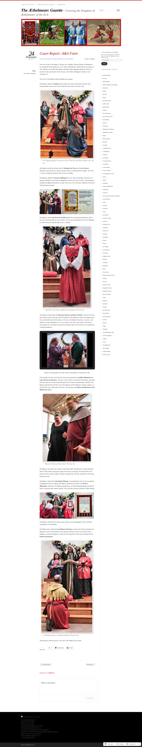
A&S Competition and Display (110, 84)
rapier (104, 297)
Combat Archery (107, 148)
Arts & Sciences (59, 59)
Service (105, 322)
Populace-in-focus (107, 288)
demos (104, 180)
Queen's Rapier (107, 294)
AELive (104, 97)
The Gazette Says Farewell (28, 720)
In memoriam (106, 249)
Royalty (105, 307)
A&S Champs (106, 81)
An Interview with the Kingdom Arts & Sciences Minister (35, 730)
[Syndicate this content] (22, 716)
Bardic (104, 135)
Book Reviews (106, 138)
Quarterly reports (107, 291)
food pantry (106, 215)
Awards (105, 123)
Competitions (106, 151)
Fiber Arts (105, 208)
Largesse (105, 262)
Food (104, 211)
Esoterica (105, 192)
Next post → (90, 664)
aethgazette (49, 59)
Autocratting (106, 119)
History (104, 240)
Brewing (105, 142)
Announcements (107, 100)
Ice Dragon (105, 246)
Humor (104, 243)
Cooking (105, 154)
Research (105, 303)
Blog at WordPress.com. (28, 745)
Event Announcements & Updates (111, 196)
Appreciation (106, 107)
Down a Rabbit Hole (108, 186)
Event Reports (106, 199)
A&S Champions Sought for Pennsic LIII (31, 728)
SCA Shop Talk (106, 316)
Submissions (61, 4)
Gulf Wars (105, 227)
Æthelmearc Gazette (110, 69)
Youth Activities (106, 351)
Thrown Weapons (107, 335)
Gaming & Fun (106, 224)
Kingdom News (106, 256)
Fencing (105, 205)
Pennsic (105, 281)
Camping (105, 145)
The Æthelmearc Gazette (42, 10)
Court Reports (68, 59)
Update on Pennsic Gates (27, 722)
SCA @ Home (106, 310)
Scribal (104, 319)
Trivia (104, 342)
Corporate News (107, 161)
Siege (104, 326)
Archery (105, 110)
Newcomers (106, 272)
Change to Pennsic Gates (27, 724)
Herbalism (105, 237)
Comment (90, 698)
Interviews (105, 253)
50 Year (105, 78)
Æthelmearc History (108, 132)
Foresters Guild (107, 218)
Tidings (104, 338)
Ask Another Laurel (107, 116)
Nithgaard (33, 73)
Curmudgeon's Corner (108, 173)
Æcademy (105, 126)
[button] (51, 201)
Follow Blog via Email (110, 52)
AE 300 (104, 94)
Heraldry (105, 234)
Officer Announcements (109, 275)
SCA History (106, 313)
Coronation (105, 157)
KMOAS (105, 259)
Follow (104, 63)
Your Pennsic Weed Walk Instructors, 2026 (32, 726)
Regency (105, 300)
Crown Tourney (107, 170)
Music (104, 268)
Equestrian (105, 189)
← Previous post (45, 664)
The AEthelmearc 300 (108, 332)
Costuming (105, 164)
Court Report (27, 73)
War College (106, 348)
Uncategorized (106, 345)
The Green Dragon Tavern (28, 737)
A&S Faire (105, 88)
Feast (104, 202)
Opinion (105, 278)
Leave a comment (90, 59)
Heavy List (105, 230)
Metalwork (105, 265)
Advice (104, 91)
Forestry (105, 221)
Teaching (105, 329)
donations (105, 183)
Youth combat (106, 354)
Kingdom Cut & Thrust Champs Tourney (31, 733)
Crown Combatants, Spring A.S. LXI (30, 735)
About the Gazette (28, 4)
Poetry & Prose (107, 284)
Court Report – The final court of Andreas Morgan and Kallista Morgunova (39, 731)
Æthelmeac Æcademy (108, 129)
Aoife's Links (106, 103)
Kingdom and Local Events (45, 4)
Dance (104, 176)
